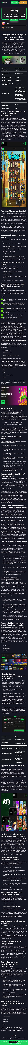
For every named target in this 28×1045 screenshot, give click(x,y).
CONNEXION (23, 2)
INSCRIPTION (14, 2)
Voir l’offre (14, 19)
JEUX (7, 23)
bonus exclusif (13, 1041)
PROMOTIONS (10, 27)
